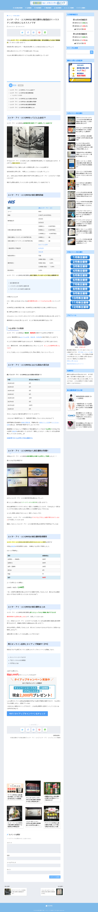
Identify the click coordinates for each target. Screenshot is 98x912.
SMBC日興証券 (25, 422)
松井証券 (41, 248)
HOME (50, 906)
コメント (9, 842)
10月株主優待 (22, 737)
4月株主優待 (13, 737)
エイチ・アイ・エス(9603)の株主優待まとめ (22, 107)
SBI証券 (40, 252)
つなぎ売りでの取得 (17, 95)
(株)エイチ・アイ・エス (45, 208)
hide (21, 85)
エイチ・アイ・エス (32, 737)
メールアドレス (11, 862)
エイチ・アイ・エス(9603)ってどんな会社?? (22, 90)
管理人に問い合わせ (72, 361)
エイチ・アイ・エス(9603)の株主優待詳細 (21, 93)
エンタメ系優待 (56, 737)
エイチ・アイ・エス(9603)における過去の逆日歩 (23, 98)
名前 (8, 855)
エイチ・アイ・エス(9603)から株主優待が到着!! (23, 101)
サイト (9, 869)
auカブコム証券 (43, 244)
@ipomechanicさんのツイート (75, 363)
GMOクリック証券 (44, 422)
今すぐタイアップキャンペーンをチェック (27, 713)
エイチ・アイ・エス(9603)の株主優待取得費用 (23, 104)
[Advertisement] (18, 68)
